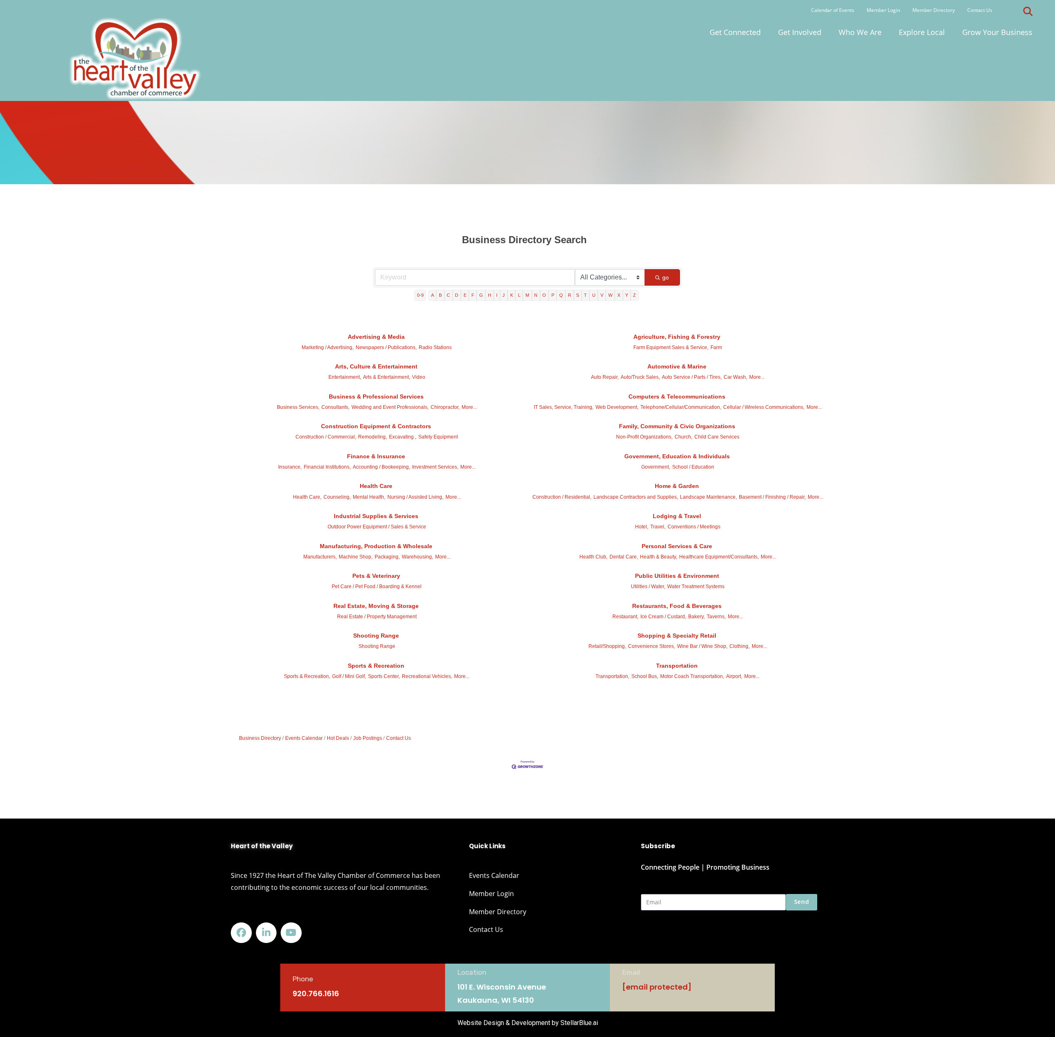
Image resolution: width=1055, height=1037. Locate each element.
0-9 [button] (420, 295)
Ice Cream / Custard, (663, 616)
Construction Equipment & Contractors (376, 426)
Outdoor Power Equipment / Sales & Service (377, 527)
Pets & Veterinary (376, 575)
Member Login (883, 10)
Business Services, (298, 407)
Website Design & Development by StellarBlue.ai (527, 1023)
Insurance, (290, 467)
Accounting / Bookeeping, (381, 467)
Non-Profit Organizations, (644, 437)
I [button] (496, 295)
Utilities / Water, (648, 586)
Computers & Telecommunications (676, 396)
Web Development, (616, 407)
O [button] (544, 295)
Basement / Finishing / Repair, (772, 497)
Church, (683, 437)
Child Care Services (716, 437)
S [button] (577, 295)
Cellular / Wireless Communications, (763, 407)
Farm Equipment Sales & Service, (670, 347)
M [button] (527, 295)
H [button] (489, 295)
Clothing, (739, 646)
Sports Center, (384, 676)
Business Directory (260, 738)
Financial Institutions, (327, 467)
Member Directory (933, 10)
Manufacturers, (320, 557)
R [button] (569, 295)
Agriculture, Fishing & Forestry (676, 336)
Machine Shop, (356, 557)
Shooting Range (376, 635)
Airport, (734, 676)
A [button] (432, 295)
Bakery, (696, 616)
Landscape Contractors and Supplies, (635, 497)
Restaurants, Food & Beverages (677, 606)
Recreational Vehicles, (427, 676)
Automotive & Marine (676, 366)
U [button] (593, 295)
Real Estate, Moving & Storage (376, 606)
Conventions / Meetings (694, 527)
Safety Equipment (438, 437)
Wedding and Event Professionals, (390, 407)
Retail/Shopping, (607, 646)
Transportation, (612, 676)
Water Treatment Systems (695, 586)
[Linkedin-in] (266, 932)
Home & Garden (677, 486)
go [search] (665, 277)
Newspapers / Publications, (386, 347)
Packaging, (387, 557)
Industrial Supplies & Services (376, 516)
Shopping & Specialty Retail (677, 635)
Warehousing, (417, 557)
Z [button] (634, 295)
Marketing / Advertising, (328, 347)
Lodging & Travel (677, 516)
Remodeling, (372, 437)
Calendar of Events (832, 10)
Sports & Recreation (376, 665)
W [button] (610, 295)
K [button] (511, 295)
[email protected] (657, 987)
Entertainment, (344, 377)
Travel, (658, 527)
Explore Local (922, 32)
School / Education (693, 467)
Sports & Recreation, (307, 676)
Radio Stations (435, 347)
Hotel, (641, 527)
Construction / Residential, (561, 497)
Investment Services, (435, 467)
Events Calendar (304, 738)
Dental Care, (624, 557)
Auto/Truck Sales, (640, 377)
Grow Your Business (997, 32)
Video (418, 377)
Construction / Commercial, (325, 437)
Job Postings (367, 738)
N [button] (535, 295)
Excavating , (402, 437)
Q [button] (561, 295)
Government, (655, 467)
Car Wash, (735, 377)
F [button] (472, 295)
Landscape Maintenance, (708, 497)
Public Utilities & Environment (677, 575)
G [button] (481, 295)
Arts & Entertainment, (386, 377)
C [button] (448, 295)
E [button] (465, 295)
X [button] (618, 295)
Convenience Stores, (651, 646)
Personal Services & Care (677, 546)
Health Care (376, 486)
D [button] (456, 295)
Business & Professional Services (376, 396)
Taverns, (716, 616)
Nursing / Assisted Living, (415, 497)
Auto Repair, (605, 377)
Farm (716, 347)
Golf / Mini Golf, (349, 676)
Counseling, (337, 497)
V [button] (601, 295)
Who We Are (860, 32)
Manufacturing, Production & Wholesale (376, 546)
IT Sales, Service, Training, (563, 407)
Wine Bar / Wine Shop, (702, 646)
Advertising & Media (376, 336)
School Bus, (644, 676)
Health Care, (307, 497)
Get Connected (735, 32)
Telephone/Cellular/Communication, (680, 407)
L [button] (519, 295)
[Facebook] (241, 932)
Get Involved (799, 32)
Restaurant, (625, 616)
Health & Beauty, (658, 557)
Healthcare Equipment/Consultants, (719, 557)
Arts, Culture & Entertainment (376, 366)
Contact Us (979, 10)
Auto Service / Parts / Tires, (692, 377)
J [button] (503, 295)
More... (756, 377)
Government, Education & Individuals (677, 456)
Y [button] (626, 295)
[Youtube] (291, 932)
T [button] (585, 295)
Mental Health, (369, 497)
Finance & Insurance (376, 456)
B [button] (440, 295)
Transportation (677, 665)
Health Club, (593, 557)
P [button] (552, 295)
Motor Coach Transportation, (692, 676)
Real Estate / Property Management (377, 616)
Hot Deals (338, 738)
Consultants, (335, 407)
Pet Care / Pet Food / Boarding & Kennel (377, 586)
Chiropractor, (445, 407)
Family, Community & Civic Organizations (677, 426)
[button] (1028, 11)
